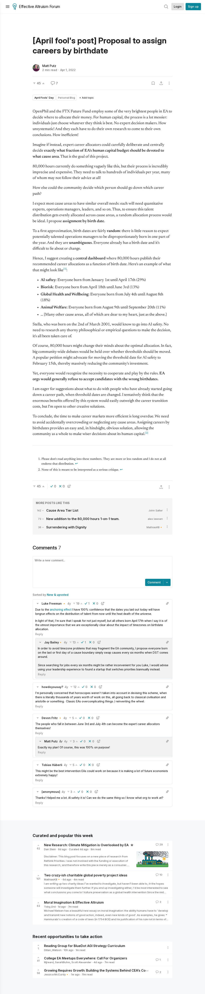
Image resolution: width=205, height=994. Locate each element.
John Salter (156, 510)
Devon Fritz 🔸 (52, 718)
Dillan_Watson (52, 950)
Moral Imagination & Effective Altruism (74, 902)
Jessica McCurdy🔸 (56, 974)
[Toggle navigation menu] (7, 6)
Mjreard (49, 962)
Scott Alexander (81, 962)
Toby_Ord (50, 906)
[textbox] (102, 568)
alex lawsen (155, 518)
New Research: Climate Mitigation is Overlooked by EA (87, 845)
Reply (39, 634)
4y (69, 603)
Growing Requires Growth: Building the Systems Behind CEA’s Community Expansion (110, 970)
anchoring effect (60, 609)
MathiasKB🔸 (155, 527)
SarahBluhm (62, 962)
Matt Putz (49, 66)
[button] (37, 603)
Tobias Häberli (52, 765)
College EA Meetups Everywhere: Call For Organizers (85, 958)
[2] (146, 433)
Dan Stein (50, 849)
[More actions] (169, 83)
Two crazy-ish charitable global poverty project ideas (85, 875)
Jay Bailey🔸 (53, 642)
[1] (64, 269)
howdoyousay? (52, 687)
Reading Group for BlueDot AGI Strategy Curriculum (84, 946)
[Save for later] (153, 83)
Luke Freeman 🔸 (54, 603)
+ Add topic (86, 97)
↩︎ (76, 463)
